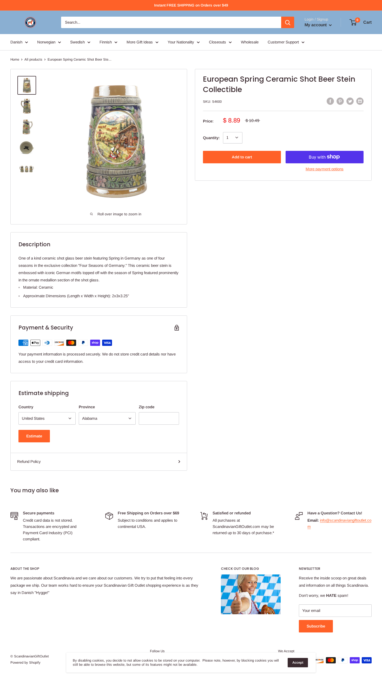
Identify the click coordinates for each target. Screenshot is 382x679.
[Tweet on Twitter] (350, 101)
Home (14, 59)
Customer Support (283, 42)
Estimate (34, 436)
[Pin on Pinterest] (340, 101)
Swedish (77, 42)
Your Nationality (181, 42)
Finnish (106, 42)
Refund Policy (29, 461)
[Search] (287, 22)
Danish (16, 42)
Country (25, 407)
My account (316, 25)
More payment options (325, 168)
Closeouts (217, 42)
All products (33, 59)
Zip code (146, 407)
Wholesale (250, 42)
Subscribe (316, 626)
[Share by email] (360, 101)
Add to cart (242, 156)
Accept (297, 662)
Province (87, 407)
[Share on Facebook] (330, 101)
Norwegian (46, 42)
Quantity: (211, 137)
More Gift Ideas (140, 42)
